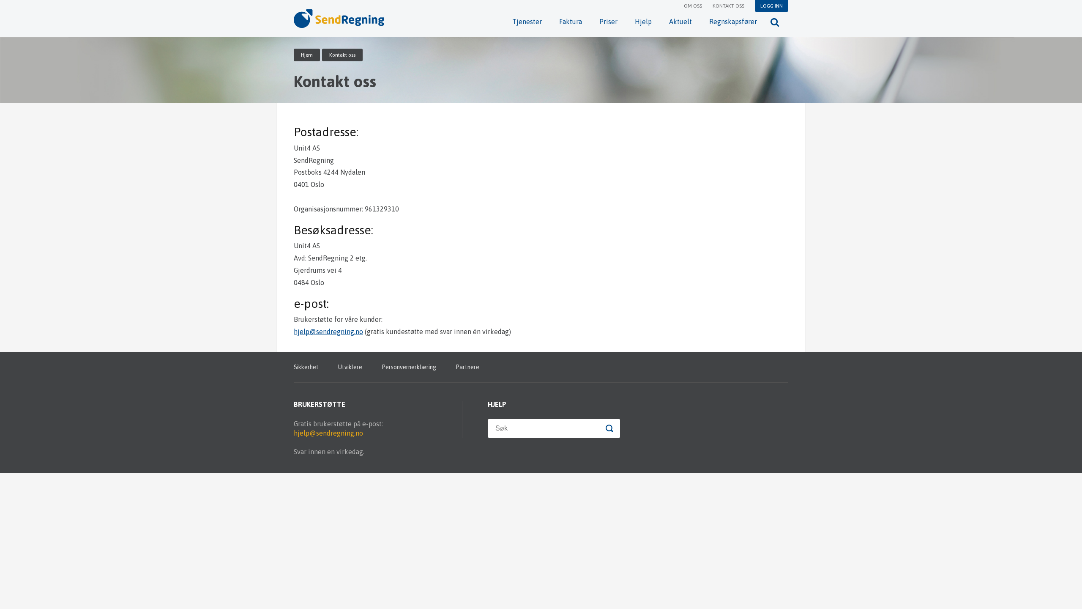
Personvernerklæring (409, 367)
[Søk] (774, 22)
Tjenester (527, 21)
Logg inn (771, 6)
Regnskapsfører (733, 21)
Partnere (467, 367)
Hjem (307, 55)
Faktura (570, 21)
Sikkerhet (306, 367)
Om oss (693, 6)
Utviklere (350, 367)
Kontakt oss (728, 6)
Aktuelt (680, 21)
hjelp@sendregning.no (328, 331)
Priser (608, 21)
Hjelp (643, 21)
